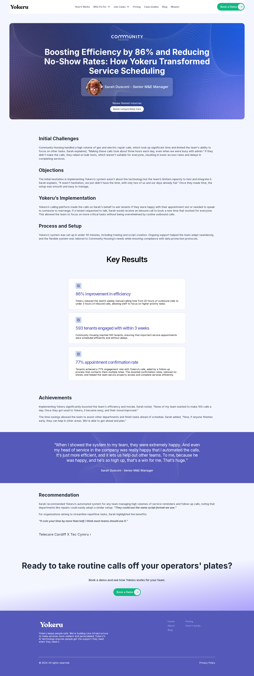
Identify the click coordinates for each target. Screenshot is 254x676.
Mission (175, 6)
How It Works (82, 6)
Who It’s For (99, 6)
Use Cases (120, 6)
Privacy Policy (207, 662)
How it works (192, 625)
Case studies (151, 6)
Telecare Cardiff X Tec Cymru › (65, 534)
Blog (164, 6)
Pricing (137, 6)
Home (171, 621)
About (171, 625)
